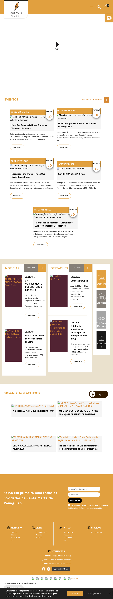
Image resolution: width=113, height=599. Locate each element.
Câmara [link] (14, 535)
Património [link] (68, 537)
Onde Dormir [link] (69, 532)
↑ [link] (104, 590)
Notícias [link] (39, 537)
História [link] (14, 532)
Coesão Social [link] (41, 532)
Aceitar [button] (75, 593)
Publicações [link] (15, 537)
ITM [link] (12, 540)
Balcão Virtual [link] (96, 532)
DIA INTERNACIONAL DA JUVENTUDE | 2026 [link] (33, 411)
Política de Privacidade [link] (99, 505)
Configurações (95, 593)
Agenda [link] (39, 535)
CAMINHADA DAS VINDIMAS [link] (71, 174)
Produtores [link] (68, 535)
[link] (109, 18)
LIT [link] (65, 540)
